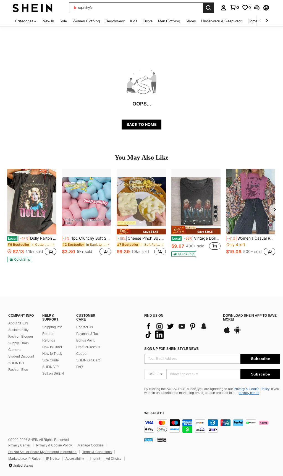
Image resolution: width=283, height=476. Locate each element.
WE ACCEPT (154, 413)
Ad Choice (114, 459)
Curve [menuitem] (148, 21)
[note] (19, 259)
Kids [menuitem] (133, 21)
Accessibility (74, 459)
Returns (48, 334)
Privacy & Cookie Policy (251, 389)
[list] (181, 330)
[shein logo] (32, 8)
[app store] (227, 333)
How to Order (52, 347)
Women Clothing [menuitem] (86, 21)
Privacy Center (19, 445)
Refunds (48, 340)
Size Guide (50, 360)
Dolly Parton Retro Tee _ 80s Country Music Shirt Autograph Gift (32, 238)
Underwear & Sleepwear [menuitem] (221, 21)
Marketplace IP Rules (24, 459)
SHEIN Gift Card (88, 360)
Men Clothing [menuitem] (169, 21)
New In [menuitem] (48, 21)
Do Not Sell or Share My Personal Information (42, 452)
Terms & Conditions (97, 452)
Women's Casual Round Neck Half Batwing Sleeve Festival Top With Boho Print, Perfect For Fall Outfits (251, 238)
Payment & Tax (87, 334)
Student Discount (21, 356)
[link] (234, 7)
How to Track (52, 354)
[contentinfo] (212, 426)
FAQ (79, 367)
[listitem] (31, 215)
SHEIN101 (16, 363)
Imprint (95, 459)
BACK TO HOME (142, 124)
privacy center (249, 393)
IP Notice (53, 459)
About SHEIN (18, 323)
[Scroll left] (260, 20)
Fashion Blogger (20, 337)
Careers (14, 350)
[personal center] (223, 7)
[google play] (237, 333)
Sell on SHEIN (53, 373)
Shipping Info (52, 327)
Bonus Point (85, 340)
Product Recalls (88, 347)
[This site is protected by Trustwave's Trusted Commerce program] (148, 440)
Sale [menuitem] (63, 21)
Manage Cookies (90, 445)
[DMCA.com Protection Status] (161, 440)
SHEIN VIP (50, 367)
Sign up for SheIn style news (171, 349)
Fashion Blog (18, 370)
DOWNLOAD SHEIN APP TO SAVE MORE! (250, 317)
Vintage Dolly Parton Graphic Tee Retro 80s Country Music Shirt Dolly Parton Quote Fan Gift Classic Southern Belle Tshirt (196, 238)
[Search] (208, 7)
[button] (256, 7)
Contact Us (84, 327)
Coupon (82, 354)
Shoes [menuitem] (191, 21)
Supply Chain (18, 343)
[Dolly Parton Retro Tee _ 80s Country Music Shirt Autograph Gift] (31, 201)
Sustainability (18, 330)
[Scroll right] (267, 20)
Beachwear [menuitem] (115, 21)
